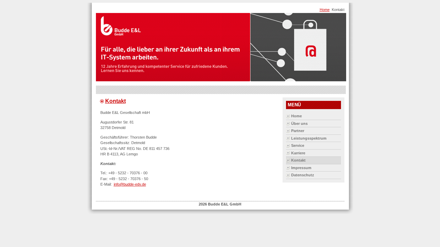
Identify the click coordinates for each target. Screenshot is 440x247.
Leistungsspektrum (309, 138)
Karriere (298, 153)
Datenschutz (302, 175)
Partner (297, 131)
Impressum (301, 168)
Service (297, 145)
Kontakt (115, 101)
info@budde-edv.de (130, 184)
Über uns (299, 123)
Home (325, 10)
